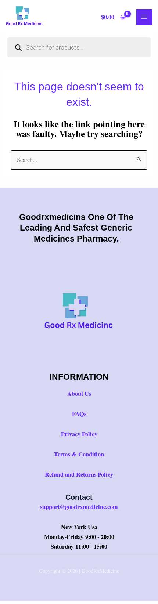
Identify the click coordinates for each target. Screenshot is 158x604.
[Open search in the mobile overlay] (79, 47)
